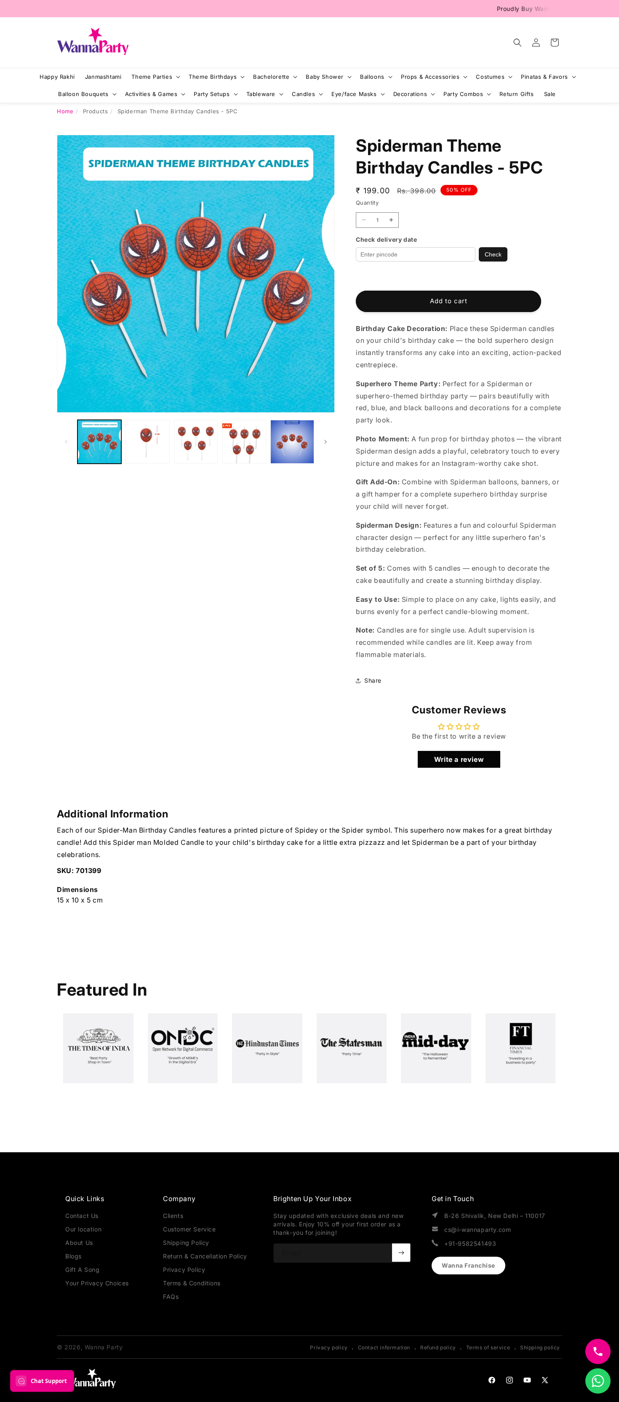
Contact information (384, 1347)
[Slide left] (66, 442)
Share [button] (373, 680)
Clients (173, 1215)
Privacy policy (328, 1347)
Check (493, 254)
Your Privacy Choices (97, 1283)
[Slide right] (325, 442)
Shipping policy (540, 1347)
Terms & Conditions (192, 1283)
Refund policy (438, 1347)
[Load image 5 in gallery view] (292, 442)
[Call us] (598, 1351)
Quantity (367, 202)
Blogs (73, 1256)
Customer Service (189, 1229)
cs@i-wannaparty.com (477, 1229)
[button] (517, 42)
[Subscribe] (401, 1252)
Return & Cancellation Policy (205, 1256)
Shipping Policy (186, 1242)
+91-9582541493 (470, 1243)
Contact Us (82, 1215)
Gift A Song (82, 1269)
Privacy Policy (184, 1269)
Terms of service (488, 1347)
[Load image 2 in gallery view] (147, 442)
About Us (79, 1242)
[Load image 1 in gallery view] (99, 442)
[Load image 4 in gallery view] (244, 442)
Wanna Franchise (468, 1265)
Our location (83, 1229)
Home (65, 111)
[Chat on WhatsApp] (598, 1381)
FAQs (171, 1296)
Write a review (459, 759)
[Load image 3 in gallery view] (196, 442)
